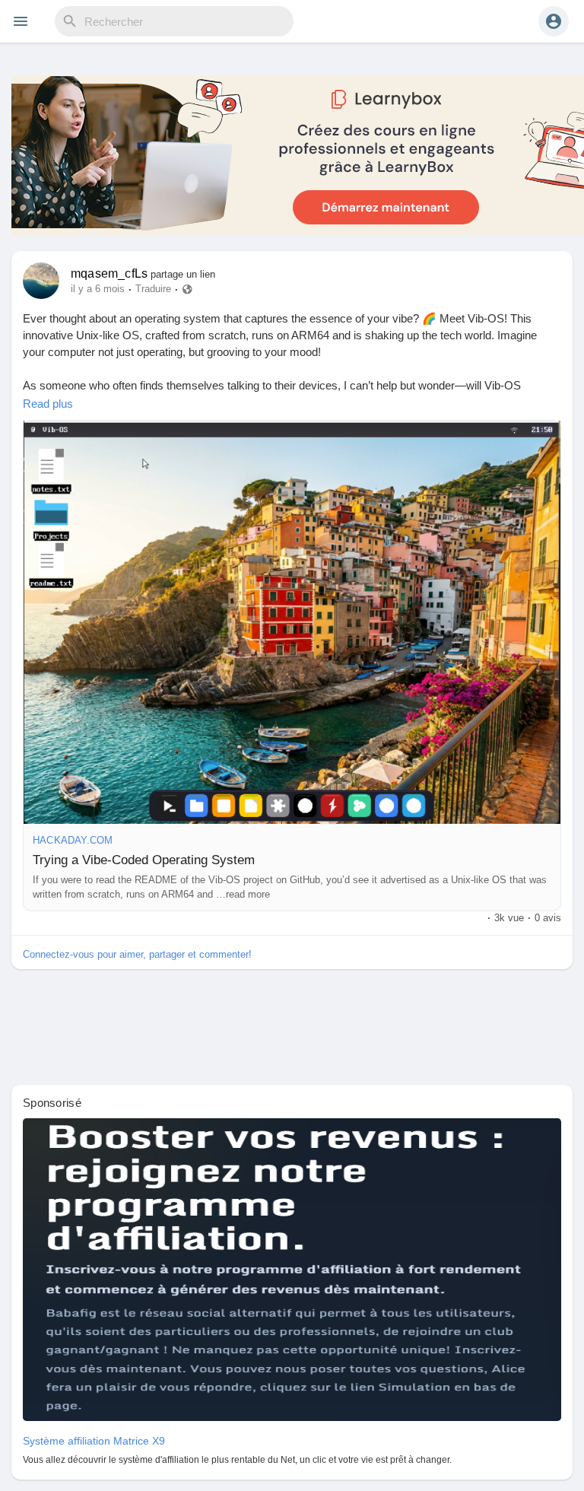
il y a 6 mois (98, 289)
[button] (553, 21)
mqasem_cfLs (109, 273)
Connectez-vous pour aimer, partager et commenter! (137, 954)
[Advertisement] (292, 1028)
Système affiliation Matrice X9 (94, 1441)
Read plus (48, 403)
